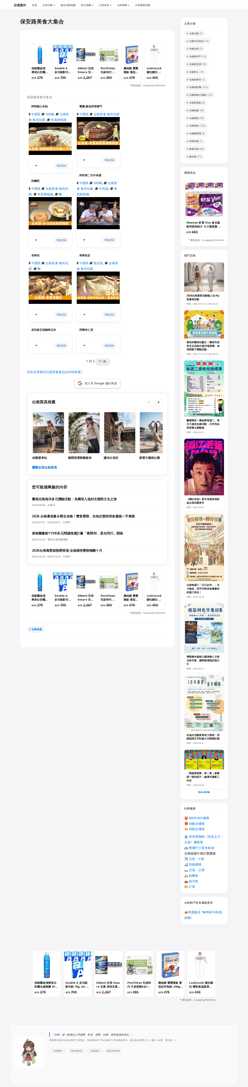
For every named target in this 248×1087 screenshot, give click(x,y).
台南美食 (104, 5)
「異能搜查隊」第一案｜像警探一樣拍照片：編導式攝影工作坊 (203, 776)
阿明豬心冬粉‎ (39, 106)
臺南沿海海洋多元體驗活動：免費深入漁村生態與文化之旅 (74, 499)
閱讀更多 (61, 165)
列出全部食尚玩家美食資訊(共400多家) (54, 372)
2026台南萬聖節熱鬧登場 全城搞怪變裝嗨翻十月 (67, 550)
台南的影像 (195, 87)
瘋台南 (192, 156)
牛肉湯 (103, 188)
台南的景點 (195, 102)
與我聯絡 (57, 1050)
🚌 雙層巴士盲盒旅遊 (199, 848)
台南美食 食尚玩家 (107, 114)
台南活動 (47, 5)
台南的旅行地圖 (197, 95)
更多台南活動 (204, 792)
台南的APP (195, 56)
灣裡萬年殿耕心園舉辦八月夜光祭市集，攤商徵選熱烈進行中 (203, 660)
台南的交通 (195, 64)
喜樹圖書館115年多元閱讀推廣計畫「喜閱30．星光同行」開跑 (77, 533)
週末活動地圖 (68, 5)
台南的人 (194, 71)
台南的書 (194, 110)
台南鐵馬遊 (195, 133)
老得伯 (35, 255)
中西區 (36, 114)
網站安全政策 (113, 1050)
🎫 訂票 (189, 886)
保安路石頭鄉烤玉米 (43, 330)
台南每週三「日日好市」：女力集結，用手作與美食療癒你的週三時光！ (203, 588)
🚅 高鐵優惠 (193, 864)
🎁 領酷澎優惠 (194, 823)
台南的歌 (194, 118)
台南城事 (122, 5)
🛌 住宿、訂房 (194, 870)
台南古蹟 (194, 48)
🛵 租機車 (191, 875)
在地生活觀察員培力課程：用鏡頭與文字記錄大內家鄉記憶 (203, 736)
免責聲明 (95, 1050)
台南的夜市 (195, 79)
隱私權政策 (76, 1050)
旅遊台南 (194, 148)
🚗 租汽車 (191, 881)
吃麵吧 (35, 181)
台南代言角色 (196, 41)
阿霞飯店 (194, 912)
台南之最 (194, 33)
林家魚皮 (84, 255)
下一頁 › (102, 361)
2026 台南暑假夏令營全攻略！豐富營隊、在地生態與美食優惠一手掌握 (83, 516)
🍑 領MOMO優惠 (196, 818)
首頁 (34, 5)
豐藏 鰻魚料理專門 (90, 106)
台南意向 (20, 5)
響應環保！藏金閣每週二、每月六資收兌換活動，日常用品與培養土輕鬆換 (203, 424)
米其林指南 (58, 120)
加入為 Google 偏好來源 (101, 383)
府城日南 (194, 141)
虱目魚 (98, 263)
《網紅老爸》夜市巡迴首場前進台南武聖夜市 (203, 500)
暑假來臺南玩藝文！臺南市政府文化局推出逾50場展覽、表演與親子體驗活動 (203, 345)
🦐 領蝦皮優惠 (194, 829)
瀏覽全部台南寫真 (44, 467)
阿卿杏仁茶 (86, 330)
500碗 (50, 114)
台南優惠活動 (142, 5)
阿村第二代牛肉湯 (90, 175)
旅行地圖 (86, 5)
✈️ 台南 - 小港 (194, 859)
